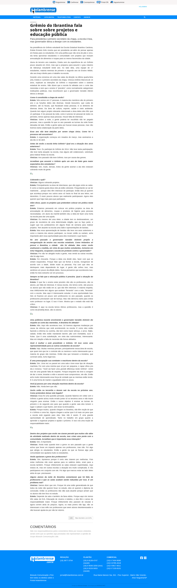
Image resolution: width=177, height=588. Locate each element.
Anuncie (87, 17)
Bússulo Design (82, 585)
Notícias (36, 17)
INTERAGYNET (101, 585)
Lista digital (49, 17)
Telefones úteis (64, 17)
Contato (77, 17)
